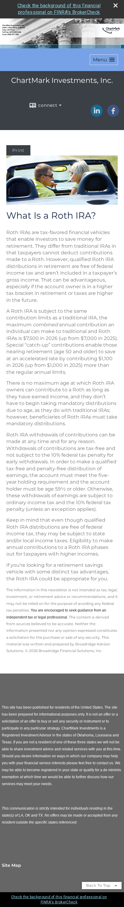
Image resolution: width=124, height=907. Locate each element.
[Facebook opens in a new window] (113, 114)
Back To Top (99, 885)
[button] (104, 59)
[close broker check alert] (115, 5)
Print (18, 150)
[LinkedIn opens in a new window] (97, 114)
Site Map (11, 865)
